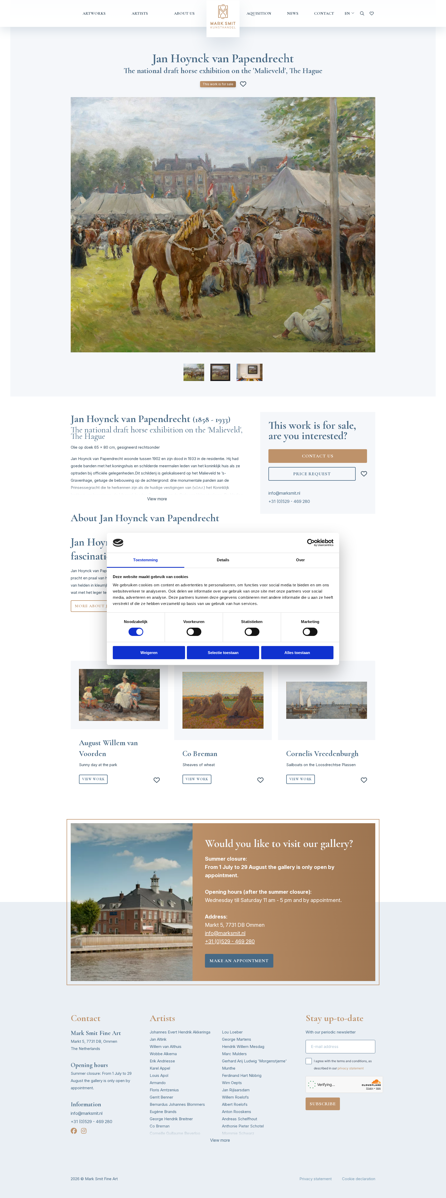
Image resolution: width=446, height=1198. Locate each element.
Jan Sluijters (232, 1140)
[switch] (194, 632)
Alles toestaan (297, 652)
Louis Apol (159, 1075)
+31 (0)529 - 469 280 (289, 501)
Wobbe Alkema (163, 1053)
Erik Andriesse (162, 1061)
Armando (158, 1082)
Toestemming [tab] (145, 560)
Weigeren (148, 652)
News (292, 13)
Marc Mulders (234, 1053)
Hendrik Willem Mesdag (243, 1046)
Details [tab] (223, 560)
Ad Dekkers (160, 1140)
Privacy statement (315, 1178)
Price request (312, 474)
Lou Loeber (232, 1032)
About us (184, 13)
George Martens (236, 1039)
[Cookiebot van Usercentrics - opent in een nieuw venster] (310, 543)
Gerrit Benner (161, 1097)
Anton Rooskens (236, 1111)
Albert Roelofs (235, 1104)
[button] (194, 372)
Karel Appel (160, 1068)
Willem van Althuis (165, 1046)
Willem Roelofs (235, 1097)
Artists (140, 13)
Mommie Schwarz (238, 1133)
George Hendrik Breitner (171, 1118)
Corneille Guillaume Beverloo (175, 1133)
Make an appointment (239, 960)
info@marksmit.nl (284, 493)
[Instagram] (83, 1131)
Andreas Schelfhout (239, 1118)
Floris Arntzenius (164, 1089)
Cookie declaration (358, 1178)
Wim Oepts (232, 1082)
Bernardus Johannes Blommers (177, 1104)
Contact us (317, 456)
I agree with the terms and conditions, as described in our (343, 1064)
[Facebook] (74, 1131)
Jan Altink (158, 1039)
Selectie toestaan (223, 652)
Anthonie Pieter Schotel (243, 1126)
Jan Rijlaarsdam (236, 1089)
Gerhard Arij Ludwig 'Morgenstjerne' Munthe (254, 1065)
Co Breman (160, 1126)
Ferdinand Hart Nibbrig (241, 1075)
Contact (324, 13)
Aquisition (258, 13)
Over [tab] (300, 560)
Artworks (94, 13)
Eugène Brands (163, 1111)
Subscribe (323, 1104)
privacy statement (351, 1068)
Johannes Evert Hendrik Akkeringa (180, 1032)
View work (93, 779)
